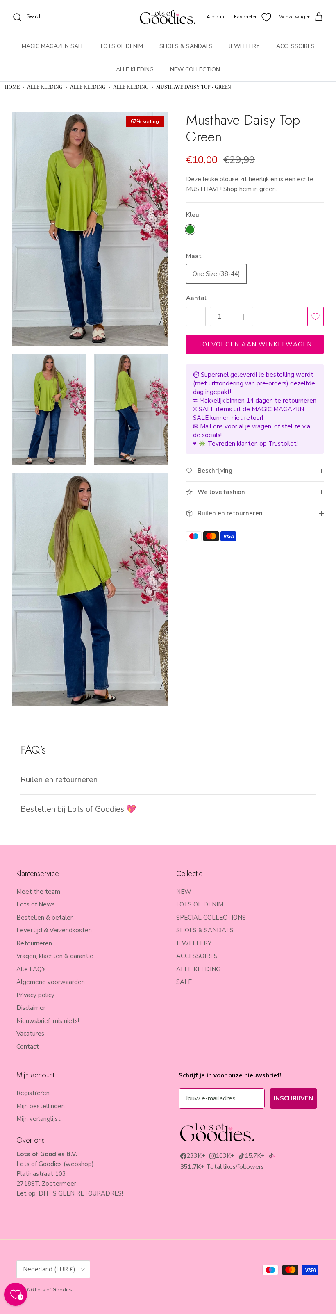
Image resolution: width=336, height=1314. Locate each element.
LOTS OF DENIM (122, 46)
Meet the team (38, 892)
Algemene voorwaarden (50, 982)
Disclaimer (30, 1008)
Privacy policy (35, 995)
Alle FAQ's (31, 969)
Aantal (196, 298)
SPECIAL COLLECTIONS (211, 917)
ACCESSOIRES (295, 46)
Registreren (33, 1093)
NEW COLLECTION (195, 69)
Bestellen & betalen (45, 917)
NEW (183, 892)
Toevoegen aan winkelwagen (255, 344)
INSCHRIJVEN (293, 1098)
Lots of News (35, 904)
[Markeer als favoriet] (315, 316)
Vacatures (30, 1033)
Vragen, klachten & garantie (54, 956)
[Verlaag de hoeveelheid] (196, 316)
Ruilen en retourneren (59, 779)
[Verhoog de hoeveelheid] (243, 316)
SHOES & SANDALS (186, 46)
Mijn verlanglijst (38, 1119)
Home (12, 87)
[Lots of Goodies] (167, 17)
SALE (184, 982)
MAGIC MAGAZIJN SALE (53, 46)
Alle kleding (131, 87)
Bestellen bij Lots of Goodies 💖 (78, 809)
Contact (27, 1047)
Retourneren (34, 943)
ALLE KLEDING (135, 69)
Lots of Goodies (54, 1290)
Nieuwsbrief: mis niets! (47, 1021)
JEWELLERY (244, 46)
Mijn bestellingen (40, 1106)
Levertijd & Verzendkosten (54, 930)
